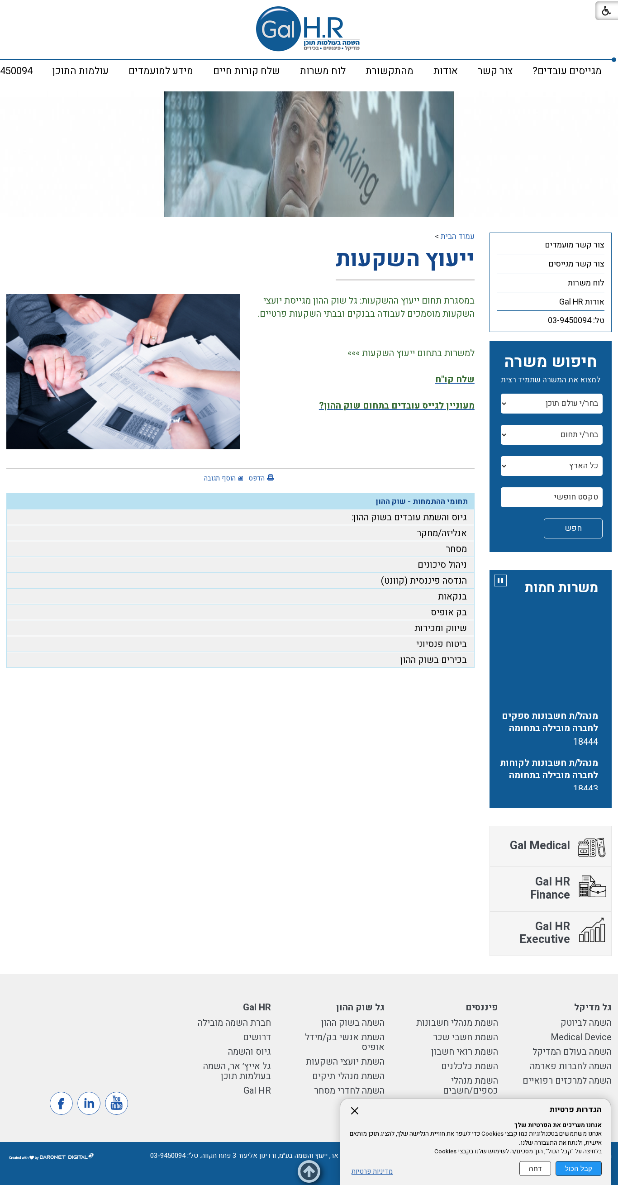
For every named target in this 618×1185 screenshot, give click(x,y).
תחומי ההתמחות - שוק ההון (422, 501)
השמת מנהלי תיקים (348, 1076)
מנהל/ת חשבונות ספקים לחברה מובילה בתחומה (550, 708)
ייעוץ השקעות (405, 259)
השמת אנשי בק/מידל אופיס (345, 1042)
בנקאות (452, 596)
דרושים (257, 1037)
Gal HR (257, 1007)
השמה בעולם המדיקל (572, 1051)
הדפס (256, 478)
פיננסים (482, 1007)
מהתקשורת (390, 71)
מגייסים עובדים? (567, 71)
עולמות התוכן (80, 71)
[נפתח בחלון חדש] (116, 1103)
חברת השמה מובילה (234, 1022)
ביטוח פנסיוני (441, 644)
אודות (445, 71)
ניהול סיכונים (442, 564)
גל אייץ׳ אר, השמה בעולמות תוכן (237, 1071)
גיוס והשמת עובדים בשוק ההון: (409, 517)
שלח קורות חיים (246, 71)
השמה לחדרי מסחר (349, 1090)
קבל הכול (578, 1168)
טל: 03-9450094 (576, 320)
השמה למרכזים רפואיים (567, 1080)
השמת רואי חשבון (464, 1051)
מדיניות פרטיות (372, 1171)
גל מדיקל (593, 1007)
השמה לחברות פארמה (571, 1066)
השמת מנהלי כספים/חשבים (470, 1085)
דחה (535, 1168)
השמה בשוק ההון (353, 1022)
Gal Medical (540, 846)
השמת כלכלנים (469, 1066)
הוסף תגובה (220, 478)
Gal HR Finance (550, 889)
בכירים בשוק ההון (433, 659)
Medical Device (580, 1037)
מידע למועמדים (160, 71)
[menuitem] (567, 71)
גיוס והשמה (249, 1051)
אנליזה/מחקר (442, 533)
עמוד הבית (458, 236)
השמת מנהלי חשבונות (457, 1022)
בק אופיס (449, 612)
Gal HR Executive (544, 933)
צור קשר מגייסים (576, 264)
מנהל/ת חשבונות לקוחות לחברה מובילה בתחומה (549, 755)
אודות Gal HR (581, 302)
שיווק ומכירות (440, 628)
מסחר (456, 549)
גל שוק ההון (360, 1007)
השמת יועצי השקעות (345, 1061)
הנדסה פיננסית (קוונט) (424, 580)
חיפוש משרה (550, 362)
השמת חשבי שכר (465, 1037)
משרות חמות (561, 588)
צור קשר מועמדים (574, 245)
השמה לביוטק (586, 1022)
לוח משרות (323, 71)
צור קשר (495, 71)
